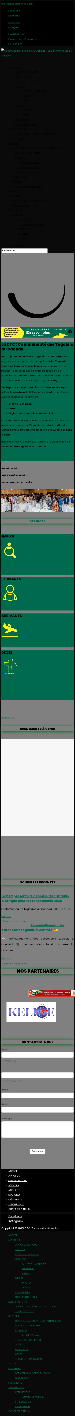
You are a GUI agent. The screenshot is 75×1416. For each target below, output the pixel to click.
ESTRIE (25, 100)
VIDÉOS (26, 115)
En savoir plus (37, 565)
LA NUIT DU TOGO (17, 129)
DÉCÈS (18, 181)
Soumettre (37, 1151)
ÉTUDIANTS (21, 157)
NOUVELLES (14, 195)
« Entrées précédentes (14, 921)
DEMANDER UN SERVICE (34, 458)
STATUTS (20, 77)
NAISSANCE (21, 176)
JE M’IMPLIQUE (16, 214)
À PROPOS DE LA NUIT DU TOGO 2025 (35, 134)
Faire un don (15, 43)
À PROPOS (14, 67)
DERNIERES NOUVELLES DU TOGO (33, 200)
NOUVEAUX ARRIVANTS (27, 153)
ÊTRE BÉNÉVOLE (23, 229)
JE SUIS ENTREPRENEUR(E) (29, 186)
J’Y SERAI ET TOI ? (24, 138)
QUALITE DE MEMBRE (33, 224)
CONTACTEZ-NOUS (19, 238)
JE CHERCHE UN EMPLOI (28, 167)
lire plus (6, 916)
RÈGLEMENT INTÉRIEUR (27, 81)
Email (5, 1089)
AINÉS (18, 172)
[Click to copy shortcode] (37, 787)
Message (7, 1118)
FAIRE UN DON (22, 234)
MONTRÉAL (28, 96)
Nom (4, 1049)
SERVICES (13, 143)
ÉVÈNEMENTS (15, 210)
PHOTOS (27, 110)
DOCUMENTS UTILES (26, 124)
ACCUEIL (13, 62)
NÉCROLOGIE (22, 205)
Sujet (4, 1103)
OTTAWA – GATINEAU (34, 91)
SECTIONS (20, 86)
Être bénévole (16, 34)
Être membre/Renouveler (23, 39)
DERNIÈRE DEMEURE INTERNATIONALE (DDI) (38, 148)
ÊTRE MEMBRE (22, 219)
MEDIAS (19, 105)
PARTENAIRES (22, 119)
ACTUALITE (14, 191)
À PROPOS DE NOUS (26, 72)
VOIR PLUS (7, 717)
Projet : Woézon (31, 162)
